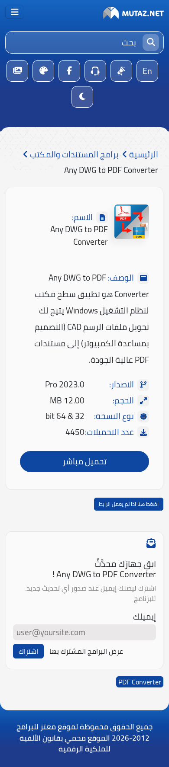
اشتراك (28, 651)
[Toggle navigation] (14, 12)
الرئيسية (142, 154)
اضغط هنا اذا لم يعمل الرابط (129, 504)
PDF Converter (139, 681)
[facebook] (69, 71)
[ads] (121, 71)
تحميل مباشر (84, 461)
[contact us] (95, 71)
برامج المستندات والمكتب (73, 154)
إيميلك (144, 616)
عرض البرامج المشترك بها (86, 651)
